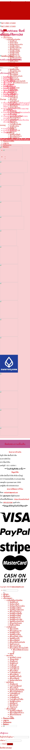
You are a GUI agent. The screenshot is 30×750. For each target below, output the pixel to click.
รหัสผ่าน (3, 740)
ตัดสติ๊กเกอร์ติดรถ (14, 61)
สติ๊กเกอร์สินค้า (14, 688)
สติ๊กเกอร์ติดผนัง (14, 106)
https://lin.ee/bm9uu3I (21, 499)
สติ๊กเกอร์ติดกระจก (8, 92)
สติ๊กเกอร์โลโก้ (13, 121)
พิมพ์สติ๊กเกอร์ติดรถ (15, 46)
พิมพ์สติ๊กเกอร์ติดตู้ (14, 52)
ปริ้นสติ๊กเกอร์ (14, 661)
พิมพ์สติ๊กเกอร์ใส (15, 632)
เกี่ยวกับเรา (6, 596)
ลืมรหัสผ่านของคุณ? (6, 748)
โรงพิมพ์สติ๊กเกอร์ (15, 693)
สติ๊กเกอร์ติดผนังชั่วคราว (16, 136)
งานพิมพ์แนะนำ (10, 62)
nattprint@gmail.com (11, 492)
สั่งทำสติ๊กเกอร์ (14, 705)
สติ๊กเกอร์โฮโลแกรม (14, 137)
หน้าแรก (5, 594)
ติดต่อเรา (6, 724)
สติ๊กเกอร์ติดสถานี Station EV (20, 82)
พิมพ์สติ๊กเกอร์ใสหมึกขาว (10, 94)
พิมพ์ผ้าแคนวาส (14, 77)
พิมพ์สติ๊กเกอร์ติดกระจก (15, 47)
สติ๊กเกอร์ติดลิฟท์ (14, 74)
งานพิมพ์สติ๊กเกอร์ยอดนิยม (13, 39)
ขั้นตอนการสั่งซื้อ (8, 141)
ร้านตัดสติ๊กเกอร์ (14, 96)
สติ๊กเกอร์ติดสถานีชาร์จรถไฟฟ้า (18, 81)
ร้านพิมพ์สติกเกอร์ (14, 101)
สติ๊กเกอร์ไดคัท (13, 64)
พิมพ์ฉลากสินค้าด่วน (16, 680)
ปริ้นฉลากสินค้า (14, 659)
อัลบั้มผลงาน (7, 145)
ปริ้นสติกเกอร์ (14, 684)
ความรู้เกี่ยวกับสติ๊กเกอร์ (10, 130)
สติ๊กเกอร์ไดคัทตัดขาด (15, 117)
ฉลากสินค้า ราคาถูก (15, 657)
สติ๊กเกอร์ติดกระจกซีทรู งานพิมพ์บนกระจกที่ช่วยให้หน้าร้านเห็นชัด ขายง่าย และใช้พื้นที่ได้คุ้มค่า (16, 104)
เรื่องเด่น (5, 132)
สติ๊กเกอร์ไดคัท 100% (15, 71)
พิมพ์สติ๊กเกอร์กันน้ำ (16, 676)
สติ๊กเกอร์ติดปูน (14, 674)
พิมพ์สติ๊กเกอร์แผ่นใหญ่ (16, 57)
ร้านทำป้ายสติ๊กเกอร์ (16, 686)
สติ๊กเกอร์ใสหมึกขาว (15, 49)
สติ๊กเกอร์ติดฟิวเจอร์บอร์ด (16, 76)
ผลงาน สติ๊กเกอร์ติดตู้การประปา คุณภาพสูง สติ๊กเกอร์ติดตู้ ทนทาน (16, 109)
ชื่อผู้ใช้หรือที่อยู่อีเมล (7, 737)
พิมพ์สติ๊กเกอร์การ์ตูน (15, 56)
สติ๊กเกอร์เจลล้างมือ (14, 79)
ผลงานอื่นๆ (9, 655)
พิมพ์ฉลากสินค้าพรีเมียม (17, 690)
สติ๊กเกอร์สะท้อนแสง (16, 623)
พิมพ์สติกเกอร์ (14, 663)
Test (11, 716)
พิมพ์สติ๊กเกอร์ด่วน (14, 126)
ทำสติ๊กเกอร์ (13, 665)
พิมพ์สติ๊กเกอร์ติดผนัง (15, 134)
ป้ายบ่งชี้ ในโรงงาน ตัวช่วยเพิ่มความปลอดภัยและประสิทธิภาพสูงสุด (16, 113)
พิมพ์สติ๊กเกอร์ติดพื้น (15, 51)
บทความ (6, 143)
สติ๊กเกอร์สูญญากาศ (14, 66)
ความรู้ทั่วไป (6, 128)
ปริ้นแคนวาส (13, 707)
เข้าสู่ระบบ (10, 744)
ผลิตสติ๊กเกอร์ (14, 703)
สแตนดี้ (12, 653)
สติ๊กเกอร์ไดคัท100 (8, 84)
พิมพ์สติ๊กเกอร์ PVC (14, 54)
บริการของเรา (7, 37)
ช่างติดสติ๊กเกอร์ (14, 122)
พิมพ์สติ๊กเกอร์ (13, 41)
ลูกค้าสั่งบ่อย (10, 682)
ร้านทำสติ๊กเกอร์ (14, 97)
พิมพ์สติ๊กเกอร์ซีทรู (14, 69)
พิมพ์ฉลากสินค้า (14, 42)
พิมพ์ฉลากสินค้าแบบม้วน (16, 44)
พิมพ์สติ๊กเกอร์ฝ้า (14, 72)
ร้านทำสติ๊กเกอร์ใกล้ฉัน (15, 124)
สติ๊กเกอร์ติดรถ (13, 99)
